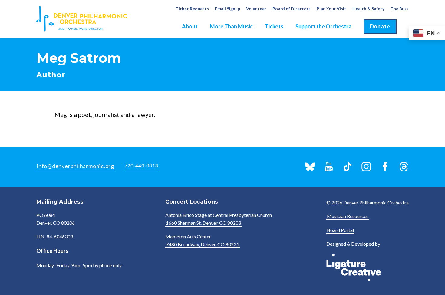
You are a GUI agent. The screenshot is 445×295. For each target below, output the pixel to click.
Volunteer (256, 8)
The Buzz (400, 8)
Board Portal (340, 230)
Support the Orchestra (323, 26)
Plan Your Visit (331, 8)
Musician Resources (347, 216)
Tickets (274, 26)
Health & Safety (368, 8)
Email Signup (227, 8)
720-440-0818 (141, 165)
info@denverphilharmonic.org (75, 166)
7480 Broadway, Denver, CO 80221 (202, 244)
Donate (380, 26)
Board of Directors (291, 8)
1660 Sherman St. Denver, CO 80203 (203, 223)
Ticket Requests (192, 8)
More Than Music (231, 26)
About (190, 26)
